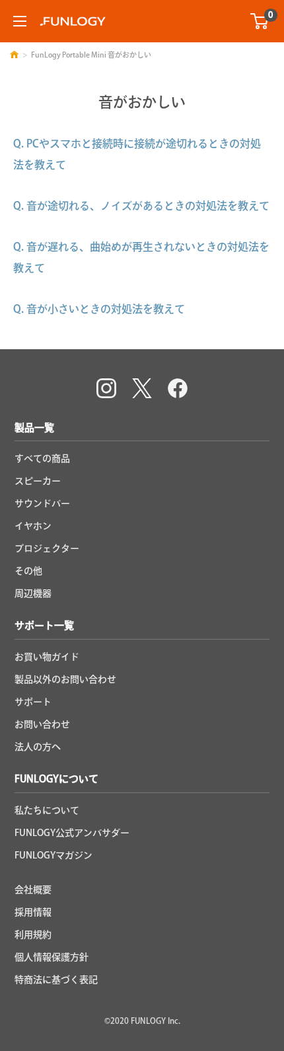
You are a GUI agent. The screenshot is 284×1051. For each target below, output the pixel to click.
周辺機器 (33, 593)
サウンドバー (42, 503)
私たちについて (47, 810)
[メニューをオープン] (19, 21)
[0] (260, 21)
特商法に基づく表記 (56, 979)
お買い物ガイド (47, 656)
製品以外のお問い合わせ (65, 679)
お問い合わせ (42, 724)
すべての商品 (42, 458)
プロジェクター (47, 548)
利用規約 (33, 934)
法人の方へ (38, 746)
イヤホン (33, 525)
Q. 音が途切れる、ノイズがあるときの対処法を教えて (141, 205)
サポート (33, 701)
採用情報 (33, 912)
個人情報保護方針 (52, 957)
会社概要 (33, 889)
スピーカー (38, 480)
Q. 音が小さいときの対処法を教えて (99, 309)
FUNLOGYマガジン (53, 855)
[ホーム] (14, 54)
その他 (28, 570)
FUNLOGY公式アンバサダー (72, 832)
